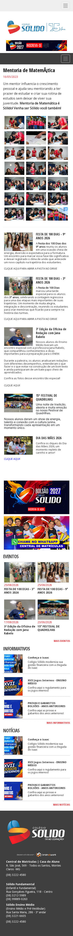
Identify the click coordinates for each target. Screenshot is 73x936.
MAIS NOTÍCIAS (61, 804)
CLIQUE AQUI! (12, 385)
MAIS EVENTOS (62, 641)
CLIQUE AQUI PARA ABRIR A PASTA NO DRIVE (30, 268)
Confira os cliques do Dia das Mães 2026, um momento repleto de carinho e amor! (51, 447)
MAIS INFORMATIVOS (58, 723)
